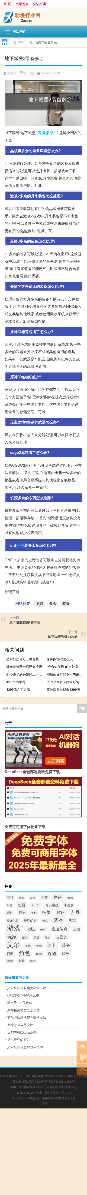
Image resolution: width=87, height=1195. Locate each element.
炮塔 (42, 929)
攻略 (61, 912)
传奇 (21, 898)
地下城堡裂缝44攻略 (63, 636)
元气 (32, 898)
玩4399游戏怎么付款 (22, 1032)
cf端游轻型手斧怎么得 (23, 995)
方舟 (75, 912)
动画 (21, 904)
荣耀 (39, 946)
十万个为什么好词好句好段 (66, 681)
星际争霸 (12, 920)
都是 (22, 960)
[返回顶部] (82, 1069)
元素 (44, 897)
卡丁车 (35, 905)
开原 (22, 912)
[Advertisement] (43, 1151)
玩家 (12, 936)
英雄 (28, 946)
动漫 (9, 905)
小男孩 (43, 1103)
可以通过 (51, 905)
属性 (10, 912)
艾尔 (13, 944)
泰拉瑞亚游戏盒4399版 (63, 689)
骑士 (33, 961)
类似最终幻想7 (18, 1039)
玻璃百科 (12, 591)
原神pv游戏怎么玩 (60, 659)
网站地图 (28, 1081)
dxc (16, 73)
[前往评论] (82, 1057)
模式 (45, 920)
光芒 (57, 897)
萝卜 (51, 945)
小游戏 (69, 905)
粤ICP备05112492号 (61, 1081)
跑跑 (10, 960)
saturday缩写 (16, 681)
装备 (42, 132)
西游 (10, 953)
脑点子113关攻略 (19, 1002)
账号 (65, 953)
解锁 (39, 954)
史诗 (20, 545)
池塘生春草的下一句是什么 (66, 674)
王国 (76, 929)
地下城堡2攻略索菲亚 (24, 622)
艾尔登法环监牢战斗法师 (25, 1047)
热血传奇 (59, 929)
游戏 (13, 927)
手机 (34, 913)
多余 (50, 132)
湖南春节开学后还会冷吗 (24, 666)
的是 (36, 937)
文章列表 (22, 3)
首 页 (7, 3)
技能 (46, 912)
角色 (24, 953)
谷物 (51, 953)
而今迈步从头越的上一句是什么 (25, 674)
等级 (48, 937)
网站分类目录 (68, 1076)
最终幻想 (30, 920)
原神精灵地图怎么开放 (23, 1010)
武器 (58, 919)
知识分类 (39, 3)
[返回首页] (82, 1046)
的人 (25, 937)
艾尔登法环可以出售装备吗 (25, 659)
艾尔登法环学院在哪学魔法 (26, 1017)
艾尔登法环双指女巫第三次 (26, 987)
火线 (30, 929)
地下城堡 (19, 42)
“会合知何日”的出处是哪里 (66, 666)
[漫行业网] (43, 16)
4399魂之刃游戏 (18, 689)
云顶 (10, 897)
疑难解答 (42, 1081)
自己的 (61, 937)
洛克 (72, 920)
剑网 (70, 897)
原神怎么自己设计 (20, 1024)
